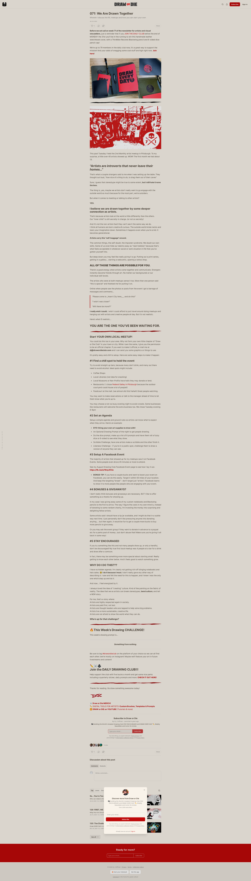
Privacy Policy (140, 826)
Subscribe (125, 819)
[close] (144, 789)
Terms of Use (135, 824)
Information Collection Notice (125, 826)
